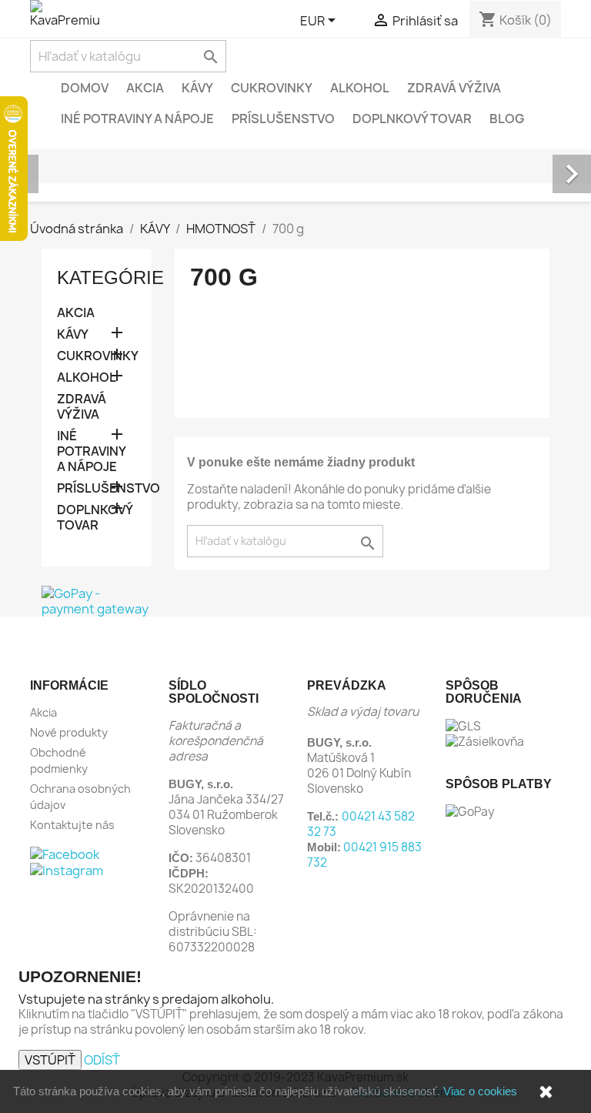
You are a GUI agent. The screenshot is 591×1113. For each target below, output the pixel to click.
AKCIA (76, 313)
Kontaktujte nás (72, 824)
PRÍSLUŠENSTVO (283, 118)
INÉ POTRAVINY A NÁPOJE (137, 118)
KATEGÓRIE (110, 277)
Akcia (145, 87)
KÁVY (197, 87)
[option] (295, 157)
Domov (85, 87)
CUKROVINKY (271, 87)
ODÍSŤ (102, 1059)
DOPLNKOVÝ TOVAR (412, 118)
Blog (506, 118)
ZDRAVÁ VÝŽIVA (454, 87)
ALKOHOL (359, 87)
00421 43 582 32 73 (361, 824)
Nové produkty (69, 732)
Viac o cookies (480, 1091)
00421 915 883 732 (364, 855)
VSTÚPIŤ (50, 1059)
